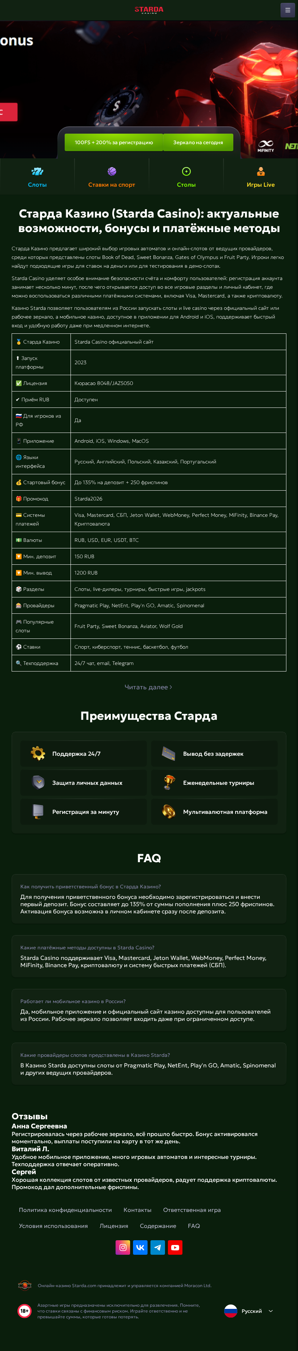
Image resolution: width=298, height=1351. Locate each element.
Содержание (158, 1225)
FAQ (194, 1225)
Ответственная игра (192, 1209)
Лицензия (114, 1225)
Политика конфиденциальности (65, 1209)
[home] (149, 10)
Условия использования (53, 1225)
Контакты (138, 1209)
